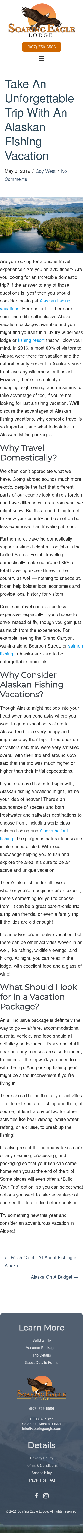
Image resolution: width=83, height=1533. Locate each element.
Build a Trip (41, 1340)
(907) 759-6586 (41, 1408)
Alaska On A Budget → (54, 1276)
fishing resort (31, 340)
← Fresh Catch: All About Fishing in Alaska (41, 1261)
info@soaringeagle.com (41, 1428)
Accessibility (41, 1472)
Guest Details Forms (41, 1362)
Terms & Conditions (42, 1465)
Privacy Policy (41, 1458)
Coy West (46, 170)
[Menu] (41, 58)
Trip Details (41, 1355)
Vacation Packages (41, 1347)
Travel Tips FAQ (41, 1480)
